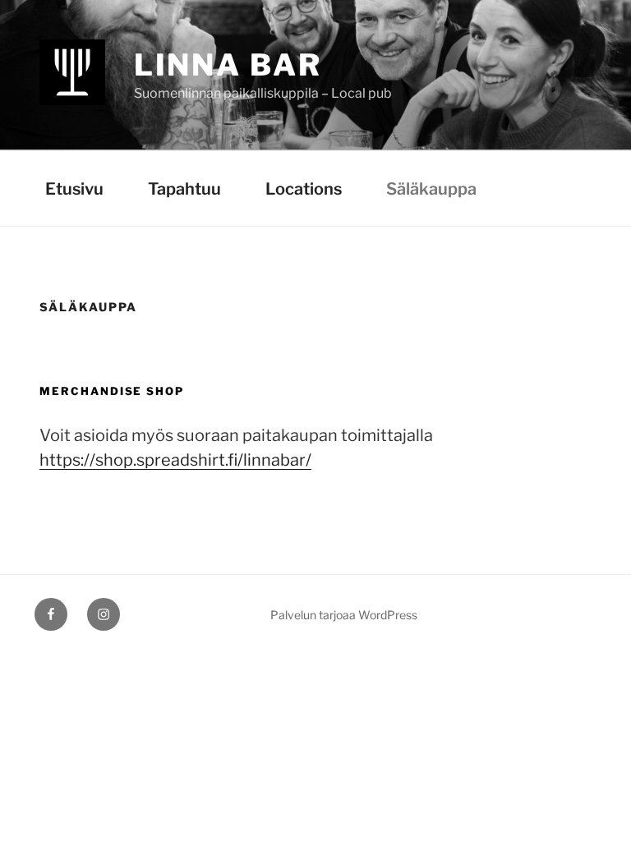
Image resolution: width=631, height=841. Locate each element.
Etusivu (74, 189)
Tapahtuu (184, 189)
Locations (303, 189)
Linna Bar (228, 65)
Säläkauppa (431, 189)
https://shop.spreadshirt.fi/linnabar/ (175, 460)
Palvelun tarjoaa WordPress (343, 615)
